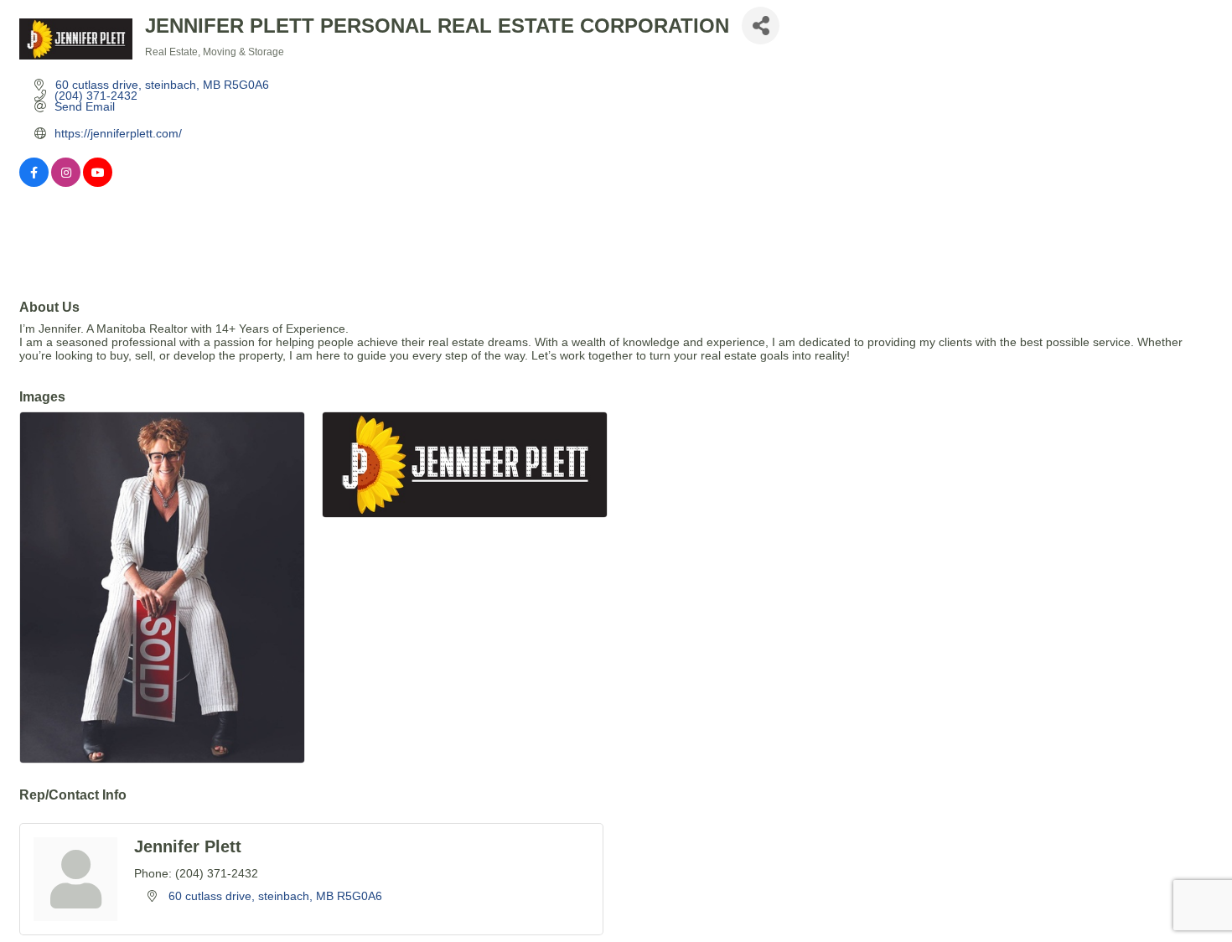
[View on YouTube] (97, 182)
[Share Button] (760, 25)
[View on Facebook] (34, 182)
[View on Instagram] (65, 182)
